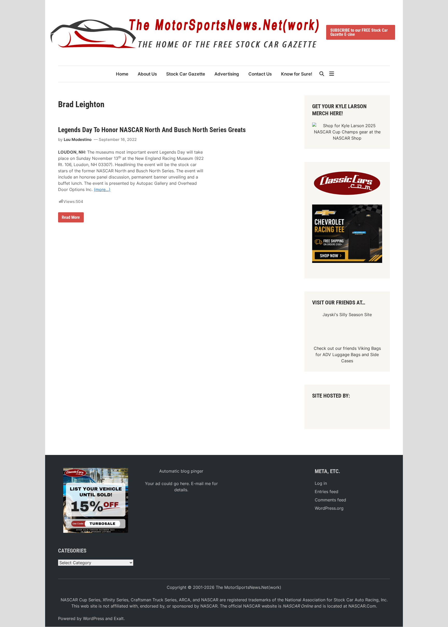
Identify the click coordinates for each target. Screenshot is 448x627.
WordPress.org (329, 508)
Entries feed (326, 491)
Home (122, 74)
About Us (147, 74)
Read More (70, 218)
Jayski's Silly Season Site (347, 314)
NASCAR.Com (362, 606)
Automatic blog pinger (181, 471)
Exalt (119, 618)
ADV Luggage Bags (341, 354)
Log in (321, 483)
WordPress (93, 618)
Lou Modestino (78, 139)
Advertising (226, 74)
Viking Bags (369, 348)
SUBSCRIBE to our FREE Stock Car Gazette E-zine (359, 32)
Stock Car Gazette (185, 74)
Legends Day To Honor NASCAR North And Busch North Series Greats (152, 130)
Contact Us (260, 74)
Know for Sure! (296, 74)
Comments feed (330, 499)
